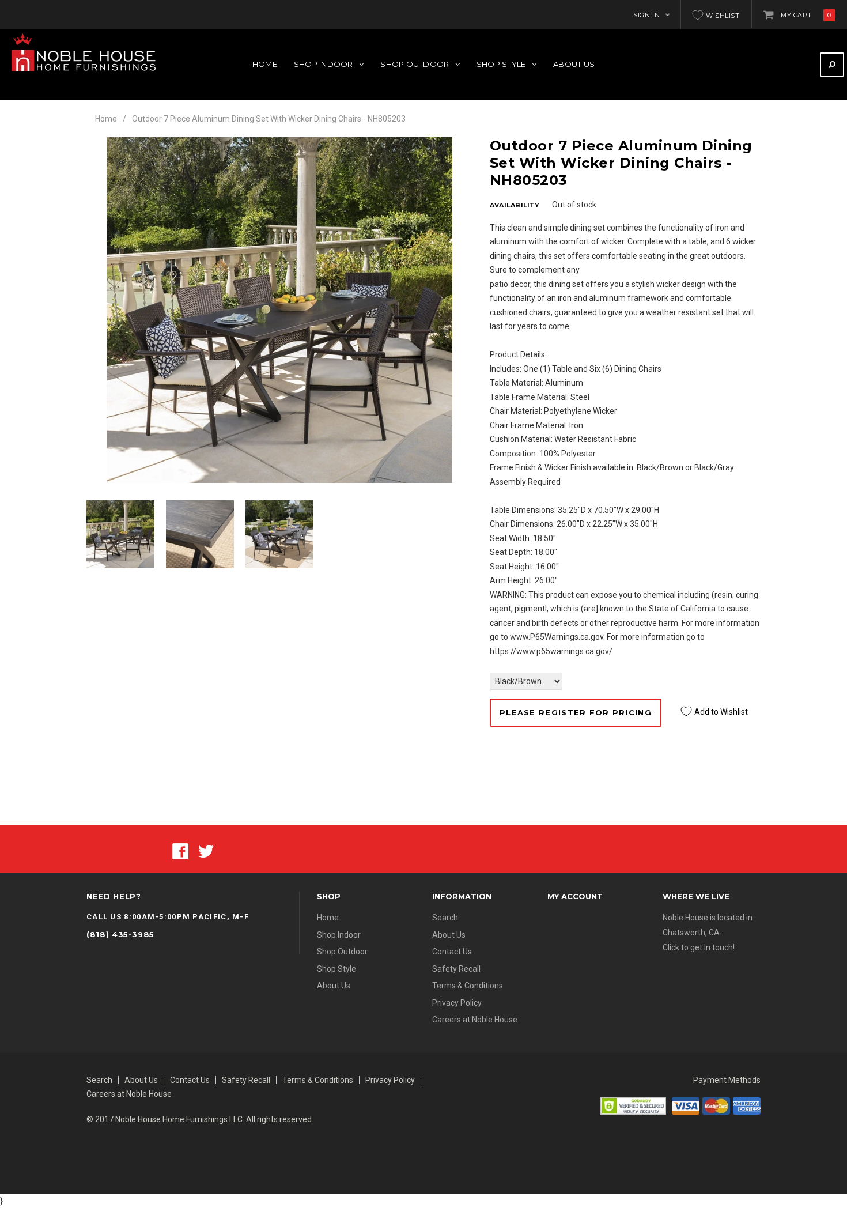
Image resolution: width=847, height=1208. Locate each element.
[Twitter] (206, 850)
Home (106, 118)
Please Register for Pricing (576, 712)
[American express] (747, 1105)
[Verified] (633, 1105)
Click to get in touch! (699, 947)
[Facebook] (180, 850)
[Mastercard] (716, 1105)
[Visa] (685, 1105)
